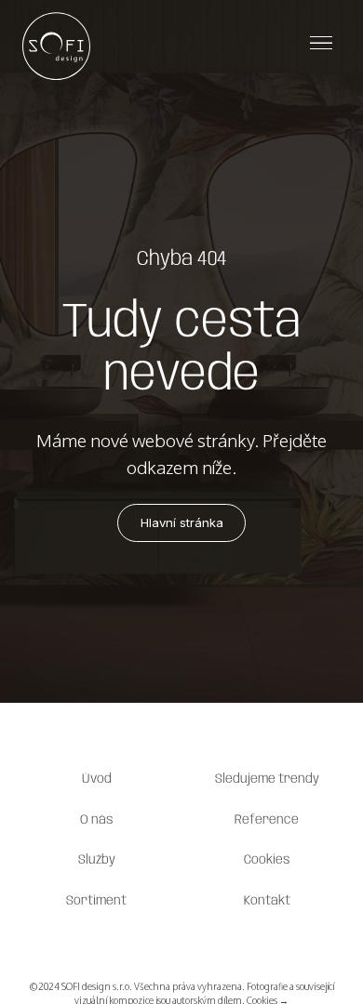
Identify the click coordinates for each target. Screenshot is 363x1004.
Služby (96, 859)
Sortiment (96, 900)
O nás (97, 819)
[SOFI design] (56, 43)
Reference (267, 819)
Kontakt (267, 900)
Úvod (97, 779)
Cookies (267, 859)
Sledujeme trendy (267, 779)
